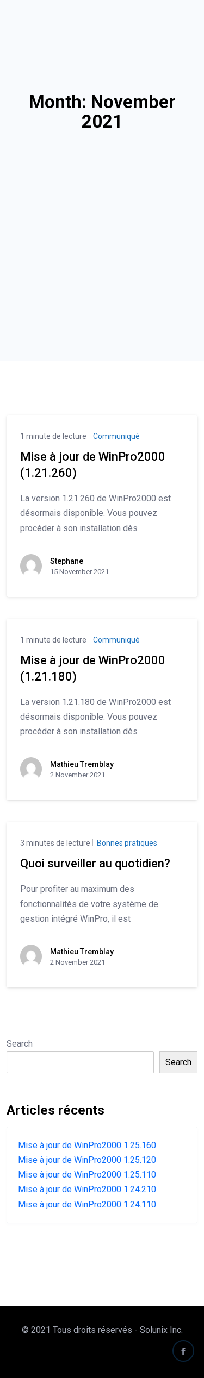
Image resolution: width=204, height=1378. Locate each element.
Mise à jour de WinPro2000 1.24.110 (87, 1204)
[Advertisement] (102, 228)
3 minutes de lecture (55, 843)
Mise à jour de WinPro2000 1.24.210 (87, 1189)
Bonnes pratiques (126, 843)
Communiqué (115, 436)
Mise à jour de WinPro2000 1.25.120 (87, 1160)
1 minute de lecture (53, 436)
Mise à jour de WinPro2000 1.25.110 (87, 1174)
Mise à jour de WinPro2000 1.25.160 (87, 1145)
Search (20, 1044)
